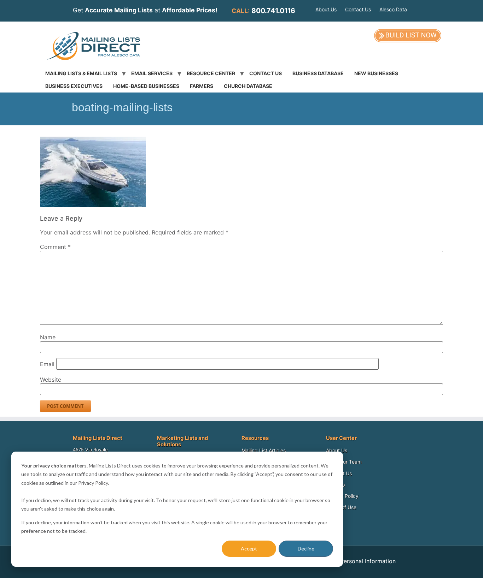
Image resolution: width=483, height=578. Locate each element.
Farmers (201, 86)
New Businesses (376, 73)
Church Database (248, 86)
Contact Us (358, 9)
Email (47, 364)
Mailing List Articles (264, 450)
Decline (306, 549)
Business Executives (74, 86)
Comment (55, 247)
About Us (326, 9)
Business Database (318, 73)
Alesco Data (393, 9)
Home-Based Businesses (146, 86)
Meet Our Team (344, 462)
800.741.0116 (273, 10)
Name (48, 337)
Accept (249, 549)
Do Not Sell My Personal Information (347, 561)
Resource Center (211, 73)
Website (50, 379)
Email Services (152, 73)
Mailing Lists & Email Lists (81, 73)
